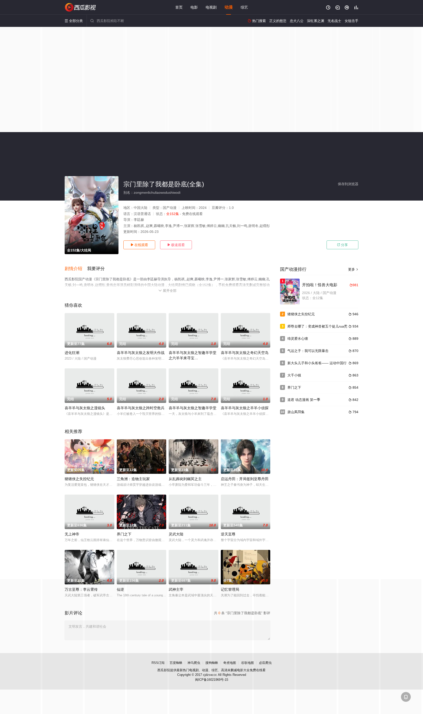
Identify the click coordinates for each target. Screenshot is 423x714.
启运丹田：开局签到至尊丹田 (245, 479)
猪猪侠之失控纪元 (79, 479)
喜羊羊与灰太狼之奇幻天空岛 (245, 353)
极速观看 (176, 245)
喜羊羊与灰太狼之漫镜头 (85, 408)
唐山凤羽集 (296, 412)
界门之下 (124, 534)
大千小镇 (294, 375)
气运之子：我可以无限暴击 (308, 351)
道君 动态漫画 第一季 (303, 400)
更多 (353, 269)
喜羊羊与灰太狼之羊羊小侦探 (245, 408)
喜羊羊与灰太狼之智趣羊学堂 (192, 408)
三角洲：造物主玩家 (133, 479)
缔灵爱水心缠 (297, 338)
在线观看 (139, 245)
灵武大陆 (176, 534)
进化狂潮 (72, 353)
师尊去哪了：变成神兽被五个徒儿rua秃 (317, 326)
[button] (76, 268)
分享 (342, 245)
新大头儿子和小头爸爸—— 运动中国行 (317, 363)
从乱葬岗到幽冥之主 (185, 479)
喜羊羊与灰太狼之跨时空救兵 (140, 408)
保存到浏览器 (348, 184)
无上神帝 (72, 534)
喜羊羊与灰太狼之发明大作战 (140, 353)
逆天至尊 (228, 534)
